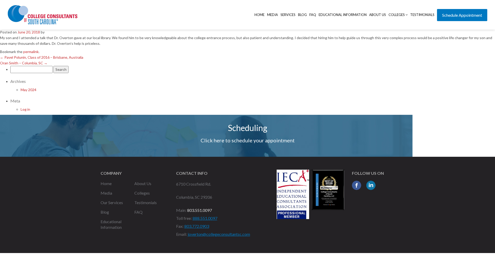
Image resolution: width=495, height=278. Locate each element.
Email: (181, 234)
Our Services (112, 202)
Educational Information (343, 15)
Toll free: (184, 218)
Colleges (397, 15)
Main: (181, 210)
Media (272, 15)
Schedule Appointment (462, 15)
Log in (25, 109)
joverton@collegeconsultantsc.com (219, 234)
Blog (302, 15)
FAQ (312, 15)
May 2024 (28, 90)
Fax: (180, 226)
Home (259, 15)
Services (287, 15)
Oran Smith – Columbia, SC (23, 63)
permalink (31, 51)
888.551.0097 (205, 218)
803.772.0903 (196, 226)
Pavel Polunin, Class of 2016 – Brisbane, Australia (41, 57)
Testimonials (422, 15)
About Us (377, 15)
